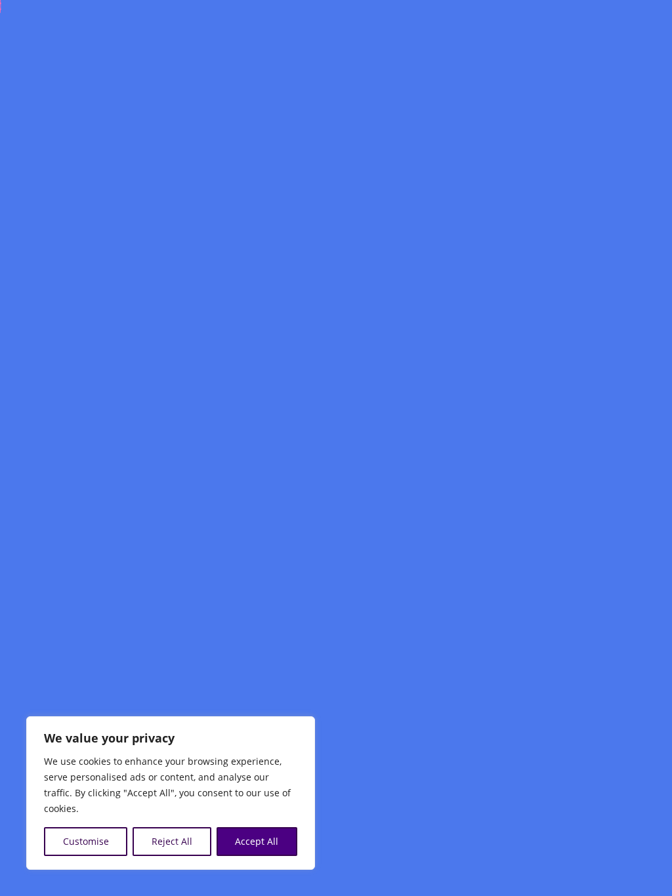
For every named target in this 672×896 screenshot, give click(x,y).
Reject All (172, 841)
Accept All (256, 841)
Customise (86, 841)
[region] (170, 793)
